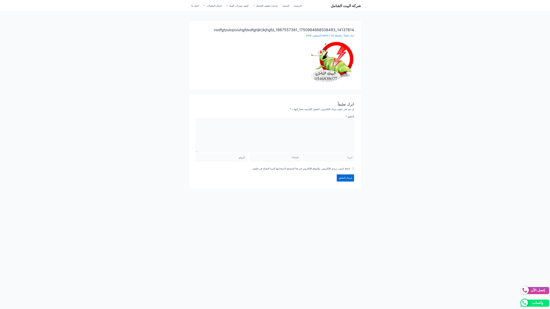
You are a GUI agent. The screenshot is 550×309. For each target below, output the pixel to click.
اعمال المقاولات (214, 5)
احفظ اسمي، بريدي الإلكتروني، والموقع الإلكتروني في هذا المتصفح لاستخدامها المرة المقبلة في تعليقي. (301, 168)
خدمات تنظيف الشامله (267, 5)
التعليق (350, 116)
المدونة (285, 5)
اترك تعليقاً (349, 35)
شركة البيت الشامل (346, 5)
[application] (254, 5)
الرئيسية (298, 5)
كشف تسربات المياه (239, 5)
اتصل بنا (195, 5)
